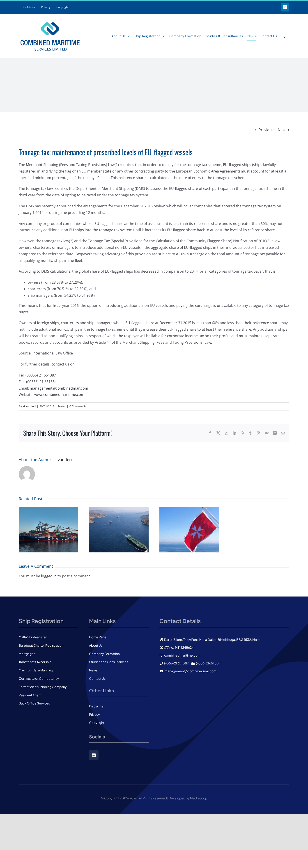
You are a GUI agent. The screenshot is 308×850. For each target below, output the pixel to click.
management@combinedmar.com (59, 388)
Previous (266, 129)
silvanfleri (29, 406)
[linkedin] (94, 755)
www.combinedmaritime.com (59, 394)
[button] (283, 36)
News (62, 406)
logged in (49, 576)
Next (282, 129)
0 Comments (78, 406)
